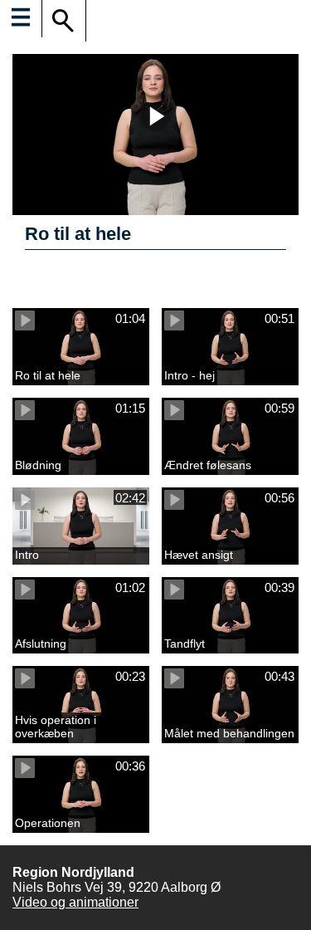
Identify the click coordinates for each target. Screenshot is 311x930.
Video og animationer (75, 902)
